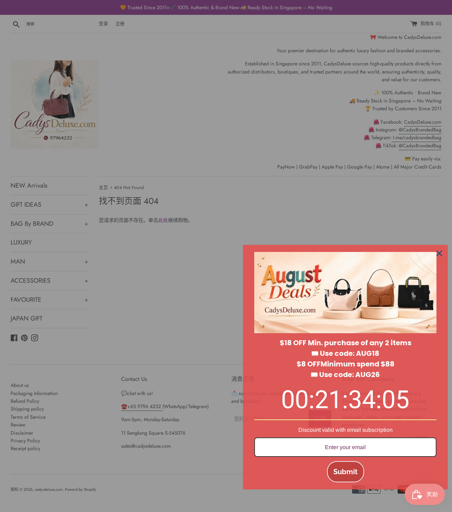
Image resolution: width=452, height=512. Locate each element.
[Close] (439, 253)
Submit (345, 471)
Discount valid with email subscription (345, 430)
